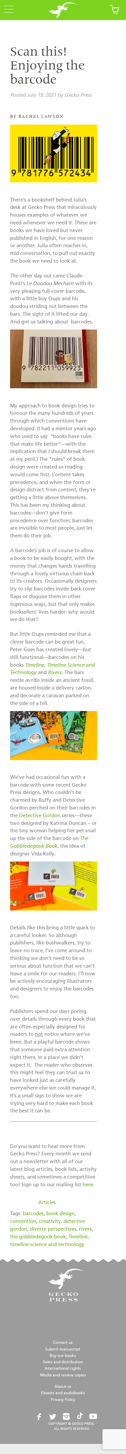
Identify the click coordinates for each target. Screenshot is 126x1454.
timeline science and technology (47, 1244)
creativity (50, 1221)
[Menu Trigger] (6, 9)
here (88, 1184)
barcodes (33, 1213)
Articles (47, 1202)
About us (62, 1387)
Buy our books (63, 1356)
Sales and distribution (63, 1362)
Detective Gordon (39, 815)
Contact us (63, 1343)
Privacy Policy (63, 1400)
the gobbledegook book (38, 1236)
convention (23, 1221)
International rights (63, 1369)
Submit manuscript (62, 1350)
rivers (85, 1229)
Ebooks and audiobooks (63, 1393)
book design (60, 1213)
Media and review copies (63, 1375)
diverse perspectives (53, 1229)
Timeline (34, 665)
